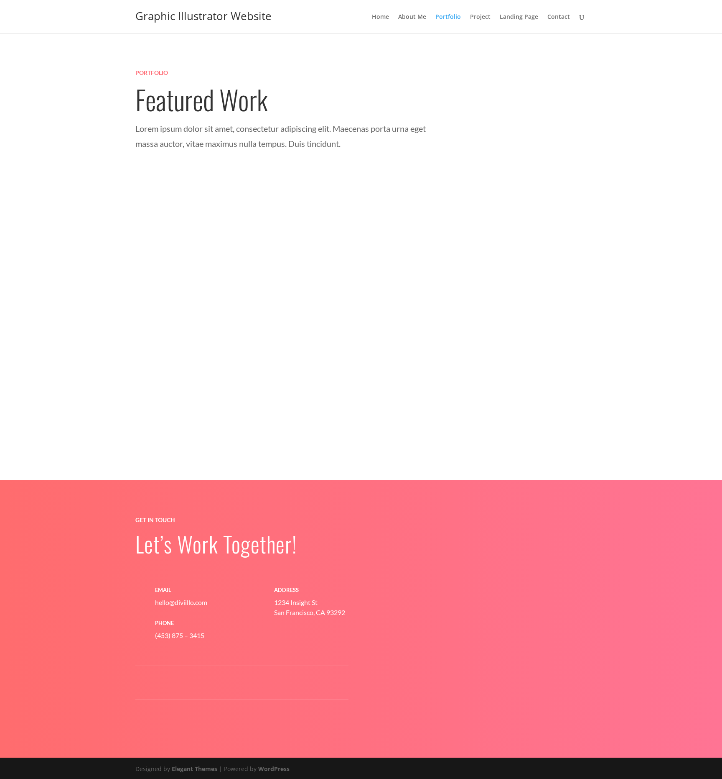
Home (380, 17)
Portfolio (448, 17)
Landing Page (519, 17)
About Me (412, 17)
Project (480, 17)
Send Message (532, 698)
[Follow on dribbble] (225, 683)
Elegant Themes (194, 769)
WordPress (274, 769)
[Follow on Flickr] (292, 683)
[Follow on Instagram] (258, 683)
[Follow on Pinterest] (191, 683)
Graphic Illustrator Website (203, 15)
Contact (558, 17)
